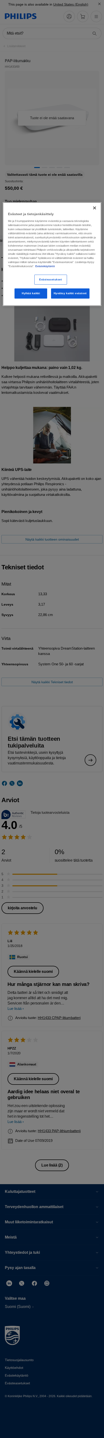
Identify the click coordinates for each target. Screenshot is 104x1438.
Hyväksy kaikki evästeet (70, 293)
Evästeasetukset (50, 279)
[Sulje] (94, 208)
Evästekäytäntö (45, 266)
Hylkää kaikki (31, 293)
